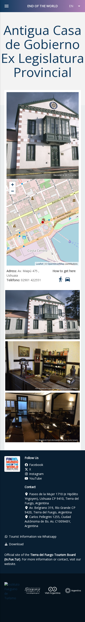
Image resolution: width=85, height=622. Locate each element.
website (9, 564)
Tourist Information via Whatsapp (32, 536)
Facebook (35, 465)
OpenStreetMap (56, 263)
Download (16, 544)
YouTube (35, 478)
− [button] (12, 191)
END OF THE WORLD (42, 6)
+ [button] (12, 184)
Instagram (36, 474)
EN (75, 6)
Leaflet (39, 263)
